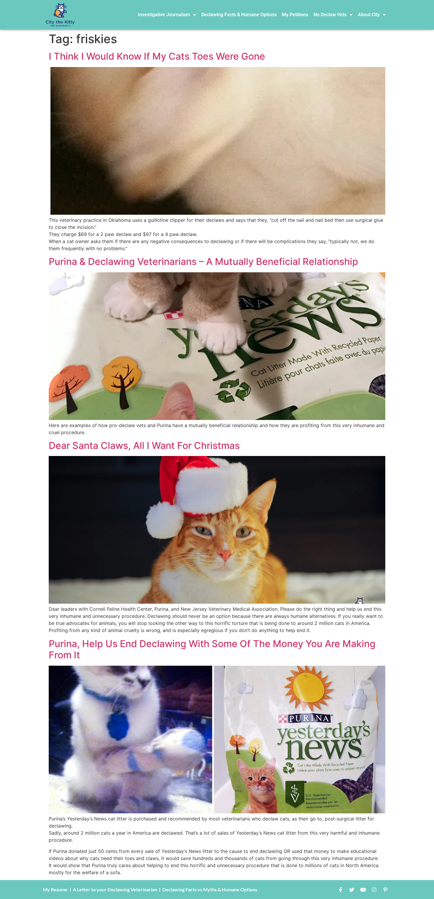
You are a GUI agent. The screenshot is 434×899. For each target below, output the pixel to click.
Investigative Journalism (164, 14)
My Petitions (295, 14)
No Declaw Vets (330, 14)
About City (369, 14)
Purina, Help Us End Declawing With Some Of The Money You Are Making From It (212, 649)
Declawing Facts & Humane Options (239, 14)
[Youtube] (363, 890)
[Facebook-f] (340, 890)
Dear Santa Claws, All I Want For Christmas (144, 445)
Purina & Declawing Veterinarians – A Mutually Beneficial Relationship (203, 261)
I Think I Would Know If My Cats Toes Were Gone (157, 56)
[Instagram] (374, 890)
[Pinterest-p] (385, 890)
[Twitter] (352, 890)
